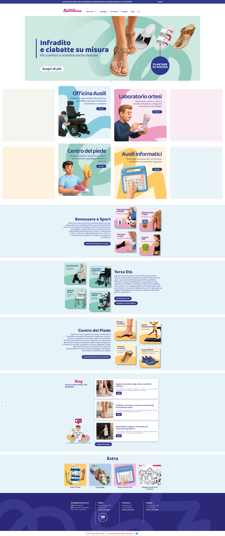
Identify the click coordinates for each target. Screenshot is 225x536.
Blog (133, 11)
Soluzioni (89, 11)
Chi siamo (114, 11)
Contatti (124, 11)
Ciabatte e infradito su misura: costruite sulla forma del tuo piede (135, 406)
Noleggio (103, 11)
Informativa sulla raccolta (95, 533)
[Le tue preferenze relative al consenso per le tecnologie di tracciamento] (1, 402)
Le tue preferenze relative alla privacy (120, 533)
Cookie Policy (82, 509)
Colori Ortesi (75, 487)
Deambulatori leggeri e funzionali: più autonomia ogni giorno (132, 428)
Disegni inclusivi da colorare (150, 488)
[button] (2, 48)
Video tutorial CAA (124, 487)
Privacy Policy (74, 509)
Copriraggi (100, 487)
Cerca (138, 11)
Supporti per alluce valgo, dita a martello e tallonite (134, 385)
